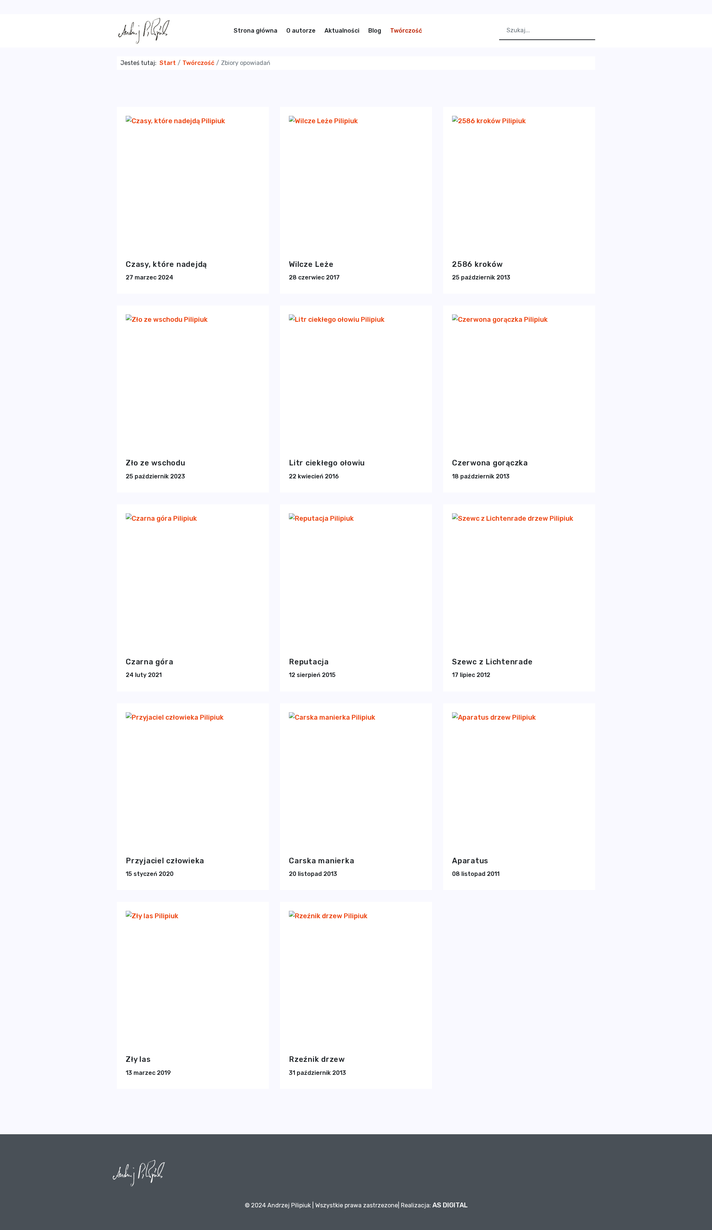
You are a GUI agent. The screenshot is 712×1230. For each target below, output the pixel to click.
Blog (374, 30)
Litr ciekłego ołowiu (327, 462)
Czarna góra (149, 661)
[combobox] (547, 31)
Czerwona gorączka (490, 462)
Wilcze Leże (311, 264)
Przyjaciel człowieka (165, 860)
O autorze (301, 30)
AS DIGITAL (450, 1205)
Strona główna (255, 30)
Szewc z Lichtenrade (492, 661)
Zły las (138, 1059)
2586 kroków (477, 264)
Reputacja (309, 661)
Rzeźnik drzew (317, 1059)
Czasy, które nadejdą (166, 264)
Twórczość (406, 30)
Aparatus (470, 860)
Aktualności (341, 30)
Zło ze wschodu (155, 462)
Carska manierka (321, 860)
